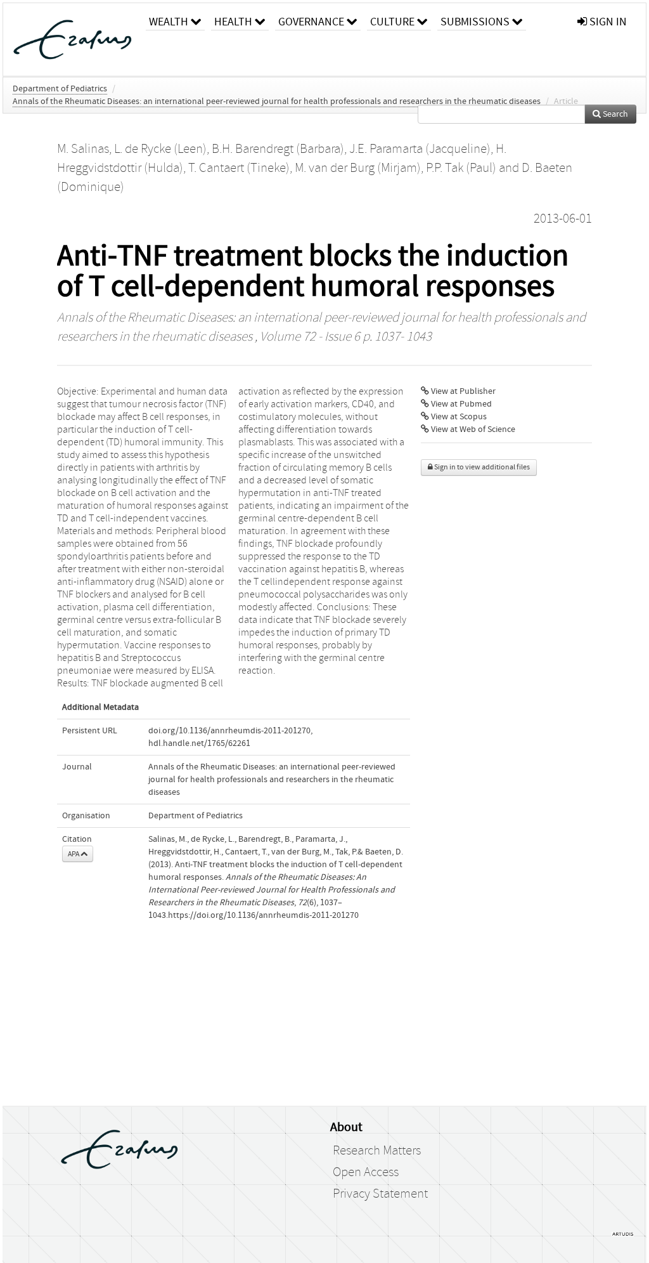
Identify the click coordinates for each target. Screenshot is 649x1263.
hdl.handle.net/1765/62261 (199, 743)
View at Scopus (458, 417)
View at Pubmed (460, 404)
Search (614, 114)
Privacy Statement (380, 1193)
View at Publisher (462, 391)
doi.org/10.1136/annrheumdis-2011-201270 (229, 731)
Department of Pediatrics (60, 89)
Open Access (366, 1172)
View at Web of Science (472, 429)
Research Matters (377, 1150)
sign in (607, 22)
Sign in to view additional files (481, 467)
